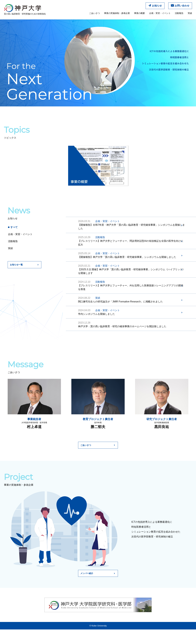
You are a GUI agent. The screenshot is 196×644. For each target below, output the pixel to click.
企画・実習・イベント (160, 13)
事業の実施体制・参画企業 (117, 13)
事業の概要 (139, 13)
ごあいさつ (94, 13)
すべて (14, 227)
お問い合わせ (182, 5)
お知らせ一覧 (16, 264)
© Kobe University (98, 625)
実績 (190, 13)
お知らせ (157, 5)
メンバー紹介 (86, 573)
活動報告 (179, 13)
